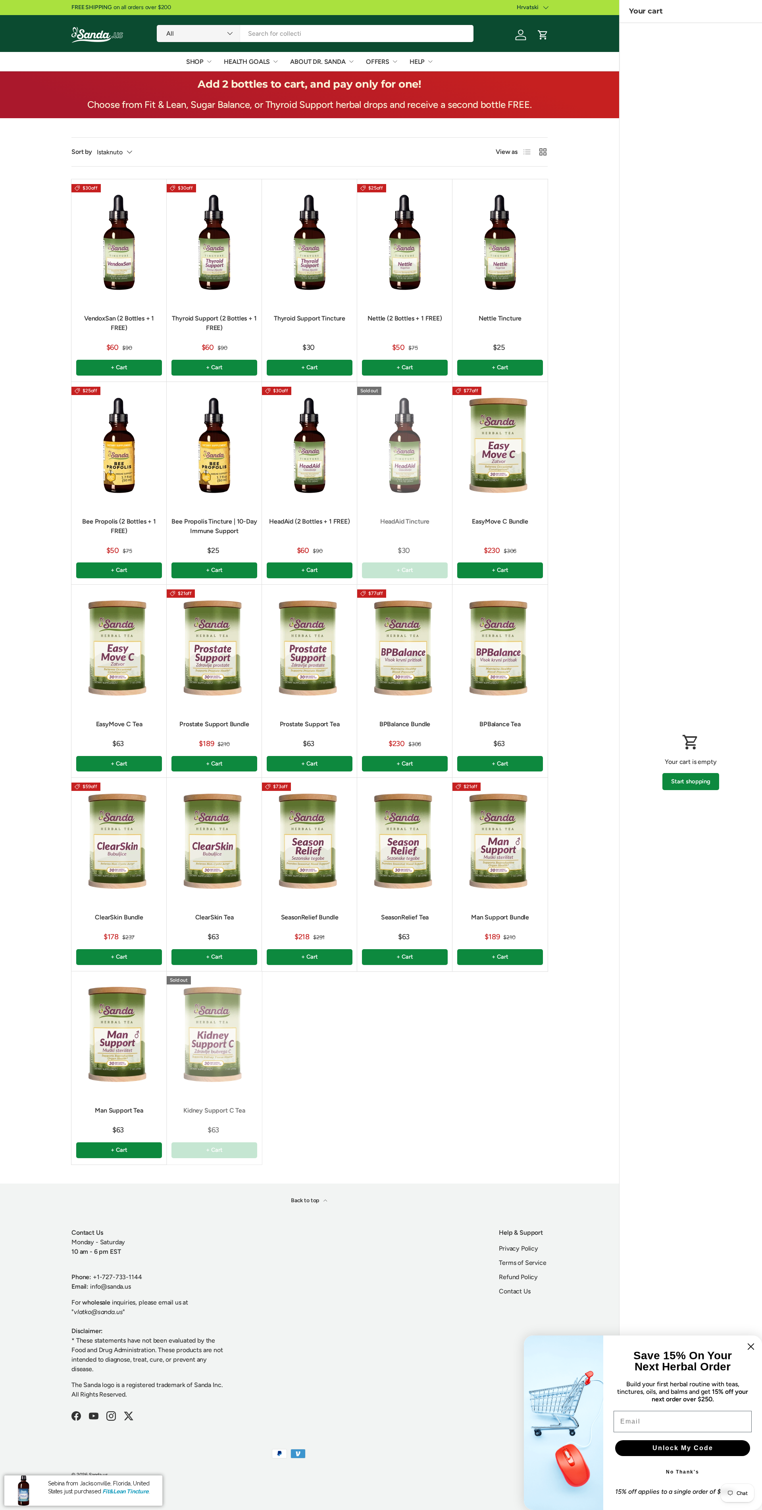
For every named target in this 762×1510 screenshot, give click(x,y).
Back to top (305, 1200)
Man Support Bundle (500, 917)
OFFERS (377, 61)
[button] (543, 35)
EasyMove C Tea (119, 724)
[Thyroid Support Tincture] (309, 242)
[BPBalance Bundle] (404, 648)
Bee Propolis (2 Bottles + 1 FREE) (119, 526)
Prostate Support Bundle (214, 724)
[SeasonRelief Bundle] (309, 841)
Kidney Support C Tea (214, 1110)
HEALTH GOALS (247, 61)
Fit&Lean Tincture (125, 1491)
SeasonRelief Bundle (310, 917)
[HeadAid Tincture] (404, 445)
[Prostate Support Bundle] (214, 648)
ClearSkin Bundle (119, 917)
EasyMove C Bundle (500, 521)
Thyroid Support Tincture (309, 318)
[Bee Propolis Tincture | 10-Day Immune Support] (214, 445)
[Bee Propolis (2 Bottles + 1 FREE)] (119, 445)
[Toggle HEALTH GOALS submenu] (275, 61)
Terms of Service (522, 1262)
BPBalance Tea (500, 724)
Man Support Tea (119, 1110)
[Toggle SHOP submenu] (209, 61)
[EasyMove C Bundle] (500, 445)
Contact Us (514, 1291)
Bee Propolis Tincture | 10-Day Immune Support (214, 526)
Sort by (81, 151)
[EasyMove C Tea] (119, 648)
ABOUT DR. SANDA (318, 61)
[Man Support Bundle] (500, 841)
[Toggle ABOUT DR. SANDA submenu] (351, 61)
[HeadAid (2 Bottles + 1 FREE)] (309, 445)
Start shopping (690, 781)
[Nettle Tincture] (500, 242)
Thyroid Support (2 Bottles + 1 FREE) (214, 323)
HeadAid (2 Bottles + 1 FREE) (309, 521)
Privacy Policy (518, 1248)
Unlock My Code (682, 1448)
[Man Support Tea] (119, 1034)
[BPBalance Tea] (500, 648)
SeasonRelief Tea (405, 917)
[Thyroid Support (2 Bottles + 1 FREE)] (214, 242)
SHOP (195, 61)
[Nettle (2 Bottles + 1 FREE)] (404, 242)
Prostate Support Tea (310, 724)
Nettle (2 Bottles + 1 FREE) (405, 318)
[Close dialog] (751, 1346)
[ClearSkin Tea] (214, 841)
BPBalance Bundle (404, 724)
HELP (417, 61)
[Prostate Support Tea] (309, 648)
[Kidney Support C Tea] (214, 1034)
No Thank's (682, 1472)
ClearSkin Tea (214, 917)
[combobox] (315, 33)
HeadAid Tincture (404, 521)
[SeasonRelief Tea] (404, 841)
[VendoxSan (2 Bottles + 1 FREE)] (119, 242)
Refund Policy (518, 1277)
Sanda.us (98, 1474)
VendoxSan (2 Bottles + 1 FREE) (119, 323)
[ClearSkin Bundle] (119, 841)
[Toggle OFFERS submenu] (395, 61)
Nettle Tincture (500, 318)
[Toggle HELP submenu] (430, 61)
